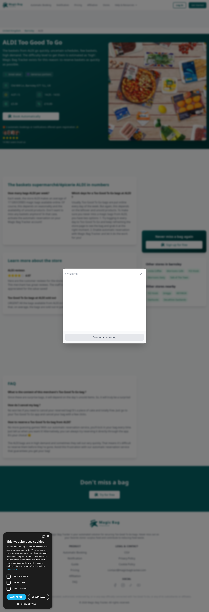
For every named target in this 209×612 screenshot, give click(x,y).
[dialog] (27, 570)
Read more (12, 569)
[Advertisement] (104, 305)
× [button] (48, 536)
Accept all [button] (16, 596)
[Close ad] (141, 274)
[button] (28, 603)
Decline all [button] (38, 596)
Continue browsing (104, 337)
